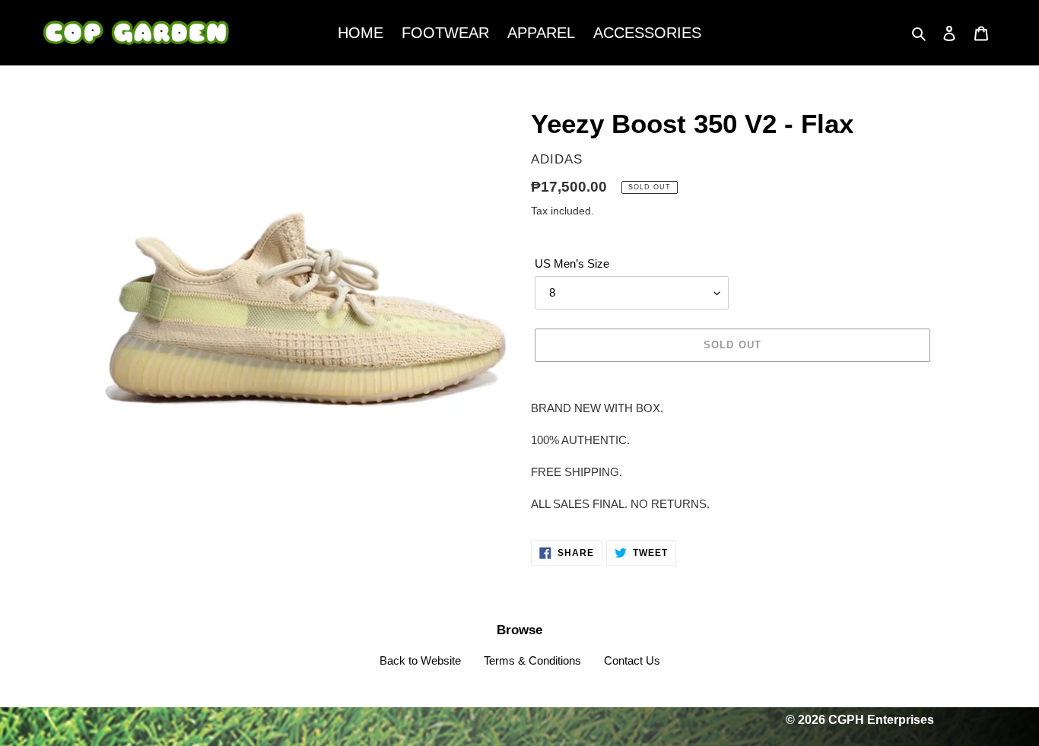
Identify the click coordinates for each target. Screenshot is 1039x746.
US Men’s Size (572, 263)
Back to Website (420, 660)
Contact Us (632, 660)
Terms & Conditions (532, 660)
